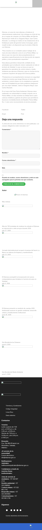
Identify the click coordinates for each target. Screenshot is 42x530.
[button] (37, 3)
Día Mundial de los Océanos (11, 342)
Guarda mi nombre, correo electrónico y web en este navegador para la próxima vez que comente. (20, 178)
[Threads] (17, 510)
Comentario (6, 129)
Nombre (5, 153)
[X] (11, 510)
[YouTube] (14, 510)
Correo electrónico (9, 160)
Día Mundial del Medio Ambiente (12, 372)
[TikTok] (20, 510)
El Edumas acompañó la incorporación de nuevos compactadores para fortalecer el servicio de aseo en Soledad (19, 279)
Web (3, 168)
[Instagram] (7, 510)
